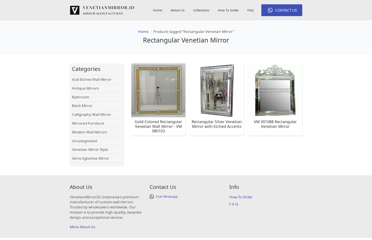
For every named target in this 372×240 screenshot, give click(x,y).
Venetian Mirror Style (90, 149)
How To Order (228, 10)
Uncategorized (84, 140)
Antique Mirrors (85, 88)
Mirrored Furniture (88, 123)
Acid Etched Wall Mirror (91, 79)
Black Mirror (82, 105)
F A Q (233, 204)
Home (157, 10)
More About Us (82, 226)
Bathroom (80, 97)
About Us (177, 10)
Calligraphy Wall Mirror (91, 114)
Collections (201, 10)
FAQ (250, 10)
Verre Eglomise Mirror (90, 158)
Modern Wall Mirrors (89, 132)
